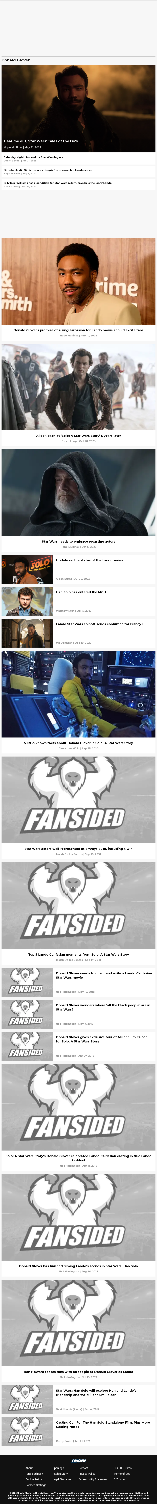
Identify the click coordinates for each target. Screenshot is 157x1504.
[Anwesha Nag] (12, 186)
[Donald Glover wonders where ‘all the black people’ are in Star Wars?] (78, 1014)
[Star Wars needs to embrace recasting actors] (78, 500)
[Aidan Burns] (64, 579)
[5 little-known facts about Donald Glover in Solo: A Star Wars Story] (78, 702)
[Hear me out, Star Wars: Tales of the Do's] (78, 108)
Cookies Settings (35, 1485)
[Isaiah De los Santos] (69, 854)
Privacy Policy (86, 1473)
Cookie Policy (33, 1479)
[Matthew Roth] (65, 611)
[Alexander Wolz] (69, 748)
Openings (58, 1468)
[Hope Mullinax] (13, 147)
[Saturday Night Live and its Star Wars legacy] (78, 158)
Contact (83, 1468)
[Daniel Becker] (12, 160)
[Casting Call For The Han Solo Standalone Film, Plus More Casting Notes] (78, 1431)
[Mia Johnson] (64, 643)
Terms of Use (122, 1473)
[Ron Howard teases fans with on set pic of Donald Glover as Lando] (78, 1331)
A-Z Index (119, 1479)
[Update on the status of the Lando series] (78, 569)
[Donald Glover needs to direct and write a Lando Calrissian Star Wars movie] (78, 982)
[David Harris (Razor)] (69, 1409)
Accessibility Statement (93, 1479)
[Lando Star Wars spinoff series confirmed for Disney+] (78, 633)
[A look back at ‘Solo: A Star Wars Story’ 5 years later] (78, 395)
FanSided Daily (34, 1473)
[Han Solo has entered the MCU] (78, 601)
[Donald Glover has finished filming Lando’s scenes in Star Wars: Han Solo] (78, 1225)
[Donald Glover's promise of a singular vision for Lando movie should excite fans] (78, 289)
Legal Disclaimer (62, 1479)
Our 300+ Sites (123, 1468)
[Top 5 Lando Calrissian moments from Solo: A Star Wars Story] (78, 913)
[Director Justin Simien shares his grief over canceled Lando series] (78, 171)
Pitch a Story (60, 1473)
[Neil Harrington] (66, 992)
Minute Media (24, 1493)
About (29, 1468)
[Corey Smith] (64, 1441)
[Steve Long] (69, 441)
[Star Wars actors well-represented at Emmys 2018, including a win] (78, 808)
